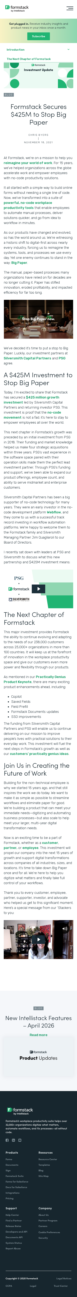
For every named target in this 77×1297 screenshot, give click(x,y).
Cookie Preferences (49, 1232)
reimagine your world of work (28, 163)
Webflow (54, 512)
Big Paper (19, 263)
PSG (62, 358)
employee (30, 848)
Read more (38, 1035)
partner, (10, 848)
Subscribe (38, 36)
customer (50, 843)
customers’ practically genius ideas (39, 754)
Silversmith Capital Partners (27, 358)
